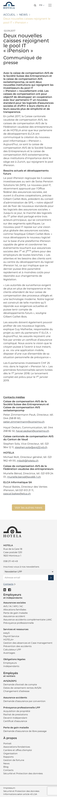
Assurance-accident (14, 616)
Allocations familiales (14, 609)
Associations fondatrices (16, 747)
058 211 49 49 (10, 561)
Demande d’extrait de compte (20, 684)
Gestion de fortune (13, 760)
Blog (5, 767)
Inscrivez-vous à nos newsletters (21, 566)
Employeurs (10, 663)
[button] (35, 5)
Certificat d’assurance (15, 721)
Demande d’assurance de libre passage (25, 731)
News (23, 14)
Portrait (7, 743)
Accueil (9, 14)
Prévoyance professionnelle (18, 623)
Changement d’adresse (16, 691)
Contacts (8, 770)
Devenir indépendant (15, 718)
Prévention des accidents (17, 646)
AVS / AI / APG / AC (13, 606)
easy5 (6, 633)
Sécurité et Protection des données (23, 773)
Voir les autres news (28, 507)
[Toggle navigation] (50, 5)
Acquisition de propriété (16, 711)
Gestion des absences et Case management (27, 643)
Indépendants (11, 666)
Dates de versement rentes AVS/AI (22, 688)
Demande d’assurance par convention (24, 701)
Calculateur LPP (12, 649)
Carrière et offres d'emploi (17, 750)
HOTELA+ (8, 639)
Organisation (10, 753)
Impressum (9, 788)
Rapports (8, 757)
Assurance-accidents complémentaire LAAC (27, 619)
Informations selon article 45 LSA (20, 794)
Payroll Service (11, 636)
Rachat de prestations (15, 714)
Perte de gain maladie (15, 613)
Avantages (9, 653)
